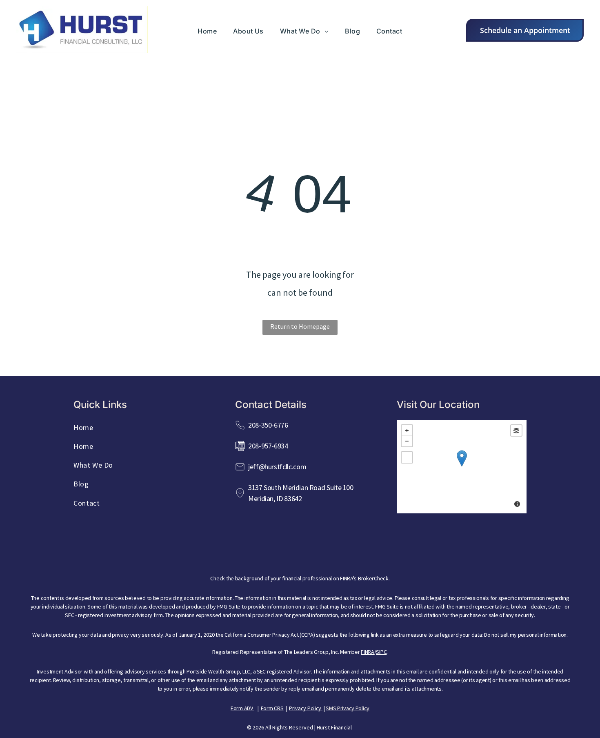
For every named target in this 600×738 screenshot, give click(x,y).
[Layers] (516, 430)
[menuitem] (207, 31)
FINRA (367, 652)
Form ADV (242, 708)
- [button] (407, 441)
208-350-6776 (268, 425)
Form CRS (272, 708)
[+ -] (462, 466)
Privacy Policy (305, 708)
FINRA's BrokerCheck (364, 578)
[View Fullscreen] (407, 457)
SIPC (381, 652)
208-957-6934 (268, 445)
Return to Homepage (300, 326)
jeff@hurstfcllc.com (277, 466)
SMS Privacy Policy (347, 708)
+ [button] (407, 430)
